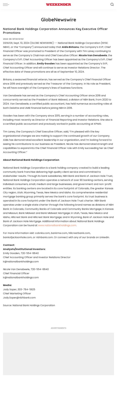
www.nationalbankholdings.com (57, 225)
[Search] (112, 4)
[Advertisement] (58, 354)
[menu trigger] (7, 4)
